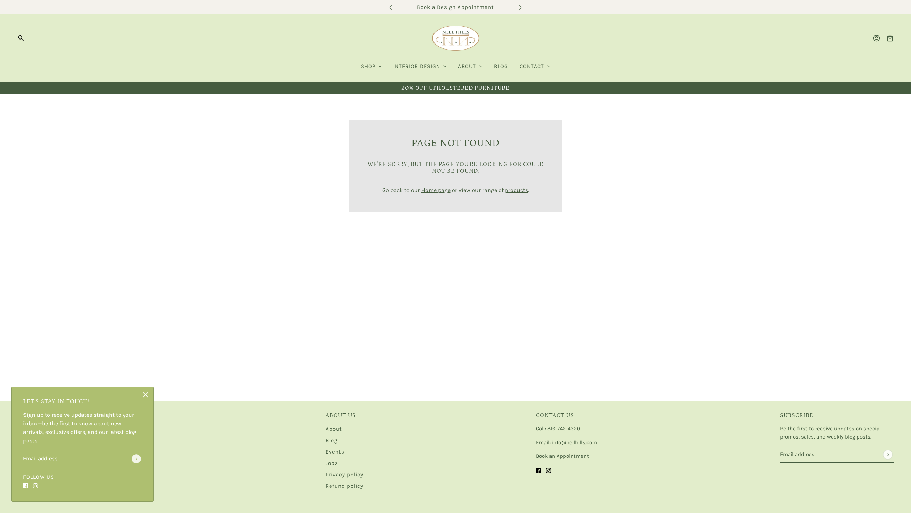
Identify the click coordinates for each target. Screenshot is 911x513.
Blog (331, 440)
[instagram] (35, 485)
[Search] (21, 38)
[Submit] (136, 458)
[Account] (876, 38)
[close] (145, 394)
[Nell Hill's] (455, 38)
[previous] (391, 7)
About (334, 429)
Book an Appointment (562, 456)
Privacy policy (344, 474)
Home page (436, 190)
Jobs (332, 463)
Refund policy (344, 486)
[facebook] (25, 485)
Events (335, 452)
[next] (520, 7)
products (516, 190)
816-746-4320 (563, 428)
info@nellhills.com (574, 442)
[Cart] (890, 38)
